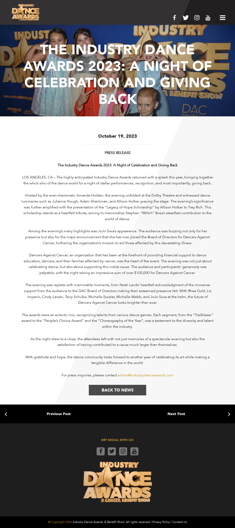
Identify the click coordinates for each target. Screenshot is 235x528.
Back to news (118, 390)
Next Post (176, 414)
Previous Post (59, 414)
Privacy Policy (161, 522)
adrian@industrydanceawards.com (145, 375)
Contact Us (179, 522)
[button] (221, 17)
